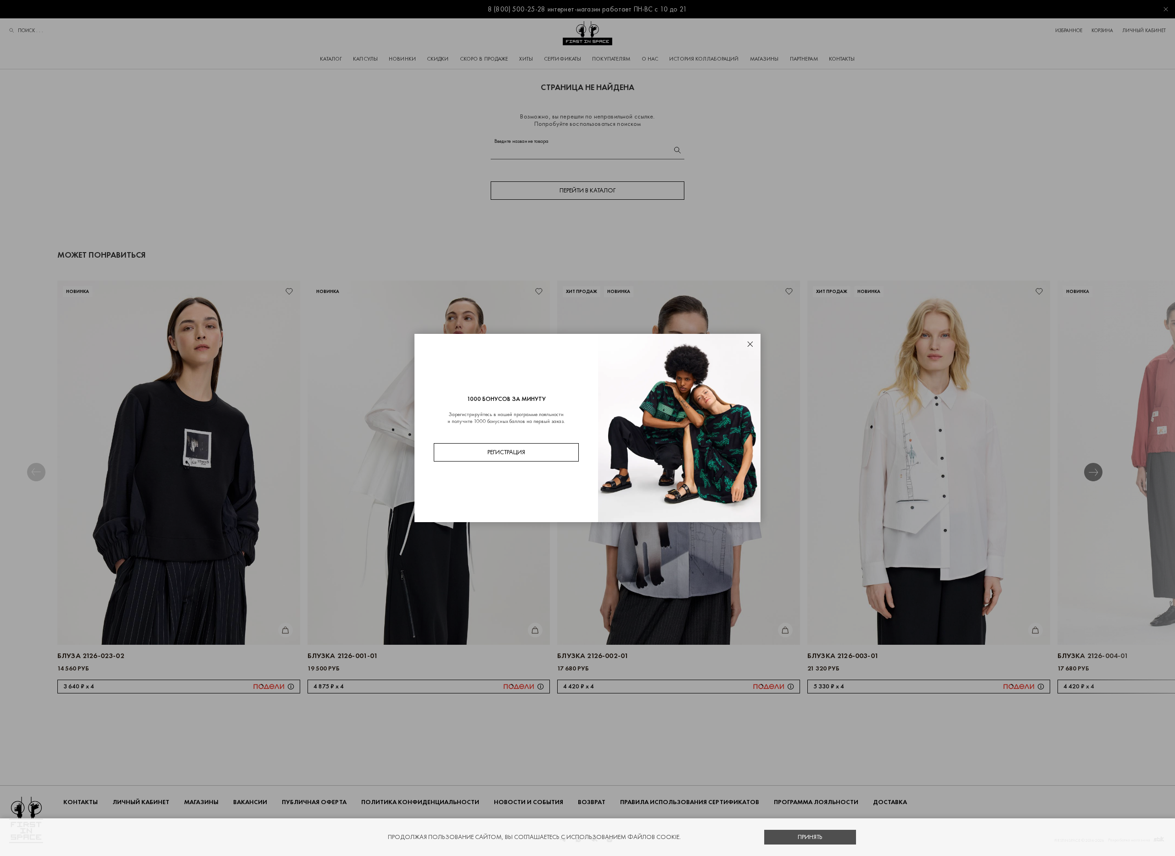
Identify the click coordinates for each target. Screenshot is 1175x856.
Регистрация (506, 452)
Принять (810, 837)
